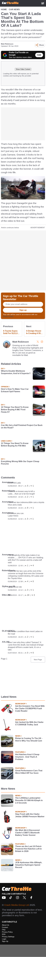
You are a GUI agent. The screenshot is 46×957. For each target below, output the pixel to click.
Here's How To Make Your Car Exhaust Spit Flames (15, 390)
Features (19, 752)
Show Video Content (23, 69)
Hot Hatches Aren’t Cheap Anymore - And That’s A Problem (27, 756)
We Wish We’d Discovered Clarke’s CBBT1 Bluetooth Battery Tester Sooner (27, 832)
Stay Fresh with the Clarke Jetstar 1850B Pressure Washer (29, 815)
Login (4, 939)
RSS (3, 934)
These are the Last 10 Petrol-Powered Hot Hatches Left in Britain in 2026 (28, 848)
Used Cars (6, 441)
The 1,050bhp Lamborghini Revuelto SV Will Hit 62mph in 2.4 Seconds (29, 800)
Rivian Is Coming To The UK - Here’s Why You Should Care (28, 739)
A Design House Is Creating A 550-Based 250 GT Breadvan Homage (34, 332)
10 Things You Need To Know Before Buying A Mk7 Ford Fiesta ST (14, 409)
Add (39, 55)
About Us (5, 925)
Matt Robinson (7, 44)
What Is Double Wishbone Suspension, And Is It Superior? (16, 372)
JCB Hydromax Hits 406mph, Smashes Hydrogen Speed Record (28, 864)
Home (4, 9)
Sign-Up (5, 941)
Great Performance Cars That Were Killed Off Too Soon (28, 772)
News (17, 736)
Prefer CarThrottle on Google (18, 53)
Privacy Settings (8, 936)
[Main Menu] (42, 3)
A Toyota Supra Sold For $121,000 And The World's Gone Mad (11, 332)
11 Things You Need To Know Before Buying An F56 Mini (14, 444)
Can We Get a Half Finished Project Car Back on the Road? (21, 426)
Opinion (4, 387)
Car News (14, 9)
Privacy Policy (8, 316)
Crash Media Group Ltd (16, 905)
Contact (5, 927)
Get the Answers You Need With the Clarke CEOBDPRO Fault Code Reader (30, 708)
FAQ (3, 929)
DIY (2, 369)
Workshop (20, 704)
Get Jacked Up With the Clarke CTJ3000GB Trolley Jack (29, 723)
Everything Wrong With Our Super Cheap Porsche (20, 462)
